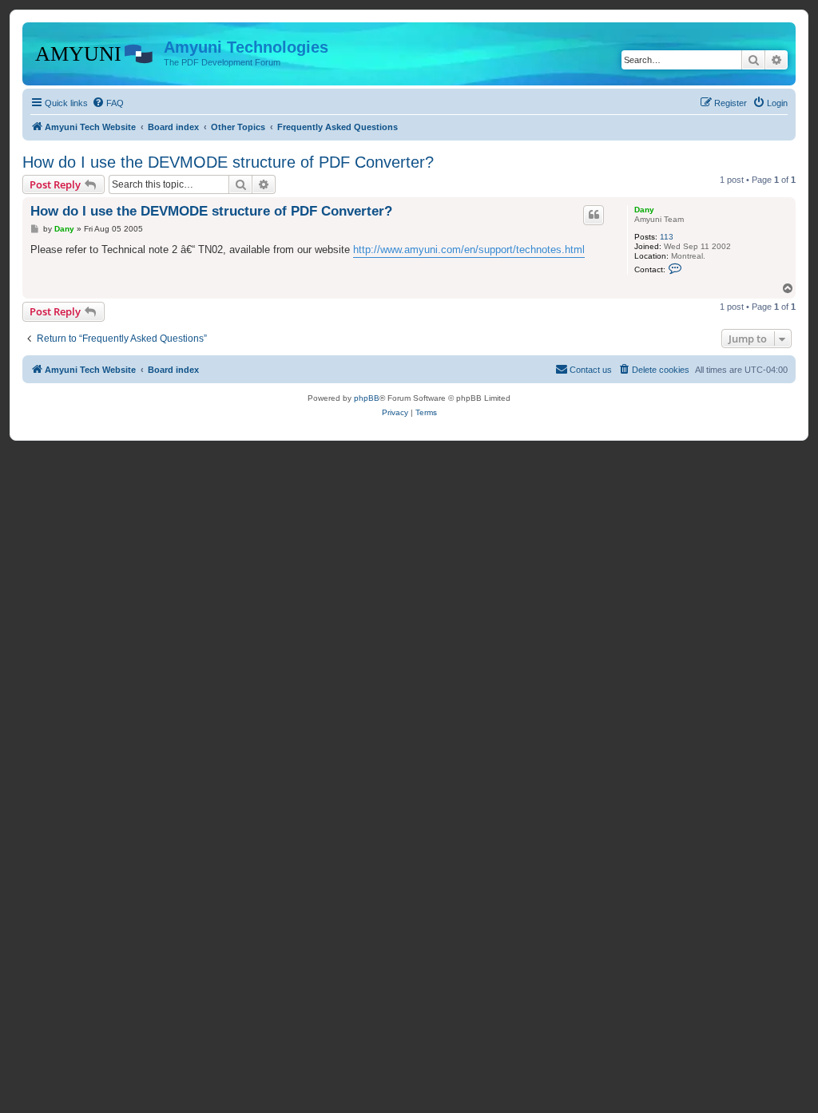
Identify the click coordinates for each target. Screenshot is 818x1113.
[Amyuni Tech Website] (95, 51)
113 (666, 236)
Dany (644, 209)
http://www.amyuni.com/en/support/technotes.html (469, 249)
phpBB (366, 398)
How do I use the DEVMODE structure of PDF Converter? (228, 162)
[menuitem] (108, 103)
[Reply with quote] (593, 214)
